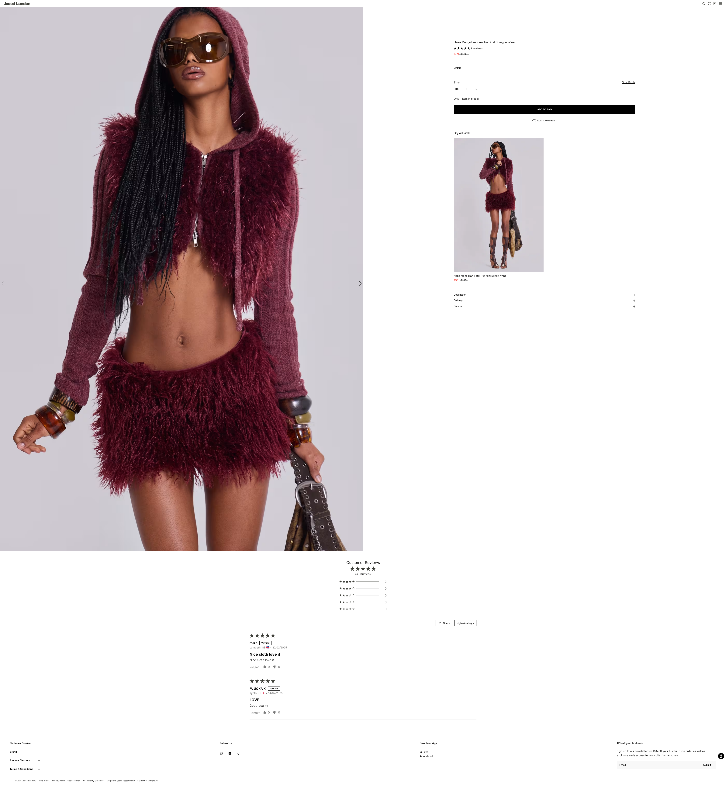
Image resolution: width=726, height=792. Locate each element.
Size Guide (628, 82)
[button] (462, 48)
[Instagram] (221, 753)
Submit (707, 765)
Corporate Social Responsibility (121, 781)
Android (428, 756)
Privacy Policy (58, 781)
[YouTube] (230, 753)
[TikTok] (238, 753)
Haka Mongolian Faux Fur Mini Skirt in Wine (480, 275)
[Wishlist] (709, 3)
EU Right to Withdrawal (147, 781)
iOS (426, 752)
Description (460, 294)
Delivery (458, 300)
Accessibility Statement (93, 781)
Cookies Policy (73, 781)
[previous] (3, 283)
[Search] (704, 3)
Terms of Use (44, 781)
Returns (458, 306)
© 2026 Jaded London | (26, 781)
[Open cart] (715, 3)
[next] (359, 283)
